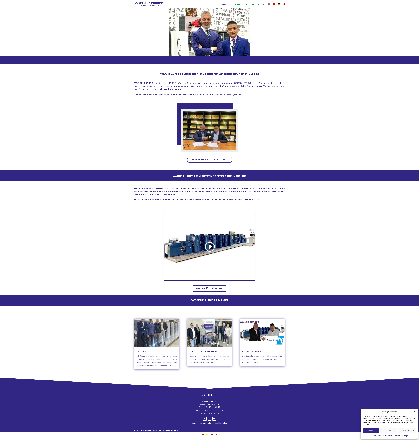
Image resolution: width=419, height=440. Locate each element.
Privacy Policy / (206, 423)
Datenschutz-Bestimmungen (393, 436)
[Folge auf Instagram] (209, 419)
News (253, 4)
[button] (415, 412)
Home (223, 4)
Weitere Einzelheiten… (209, 288)
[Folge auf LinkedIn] (205, 419)
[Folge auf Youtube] (214, 419)
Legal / (195, 423)
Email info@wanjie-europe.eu (209, 410)
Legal (406, 436)
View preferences (407, 430)
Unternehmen (234, 4)
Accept (371, 430)
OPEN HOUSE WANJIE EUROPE (204, 352)
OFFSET (245, 4)
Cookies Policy (220, 423)
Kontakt (261, 4)
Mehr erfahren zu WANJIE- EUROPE (209, 159)
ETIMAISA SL (143, 352)
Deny (389, 430)
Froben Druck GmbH (252, 352)
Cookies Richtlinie (376, 436)
